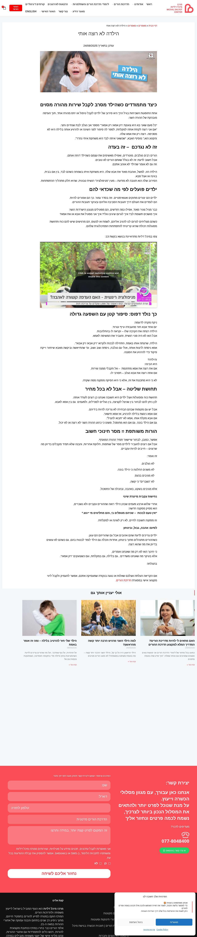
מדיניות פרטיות (149, 930)
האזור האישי (15, 8)
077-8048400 (175, 841)
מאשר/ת (174, 922)
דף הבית (153, 25)
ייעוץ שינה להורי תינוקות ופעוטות (110, 919)
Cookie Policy (162, 930)
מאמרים (142, 25)
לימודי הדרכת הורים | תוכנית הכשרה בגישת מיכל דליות (100, 927)
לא (96, 863)
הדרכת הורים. (123, 580)
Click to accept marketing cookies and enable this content (98, 275)
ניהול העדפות (136, 922)
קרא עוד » (191, 665)
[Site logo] (180, 7)
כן (105, 863)
